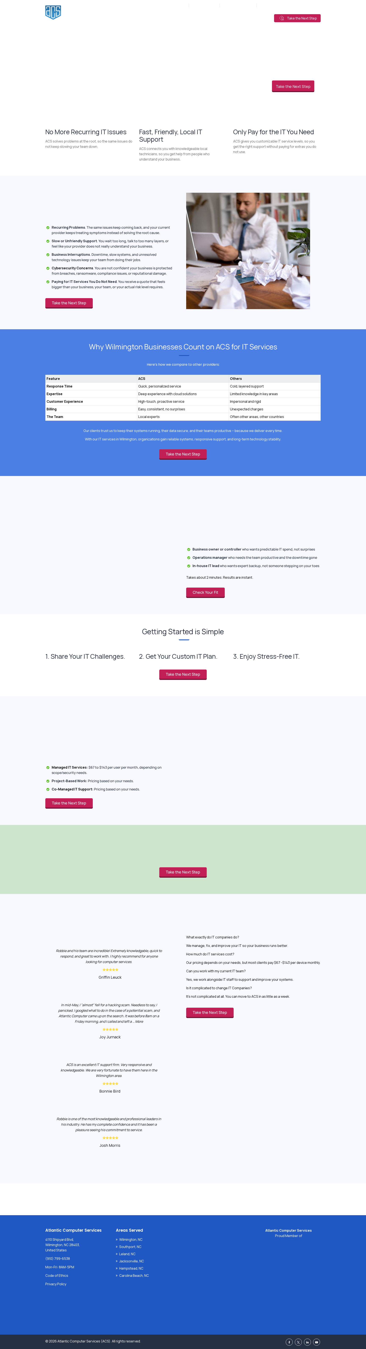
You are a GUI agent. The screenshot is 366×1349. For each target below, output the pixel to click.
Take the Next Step (302, 18)
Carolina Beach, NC (134, 1275)
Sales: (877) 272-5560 (238, 5)
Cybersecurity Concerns (72, 268)
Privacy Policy (55, 1284)
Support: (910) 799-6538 (277, 5)
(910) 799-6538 (206, 5)
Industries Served (200, 17)
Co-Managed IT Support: (72, 789)
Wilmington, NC (131, 1239)
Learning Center (252, 17)
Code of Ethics (56, 1275)
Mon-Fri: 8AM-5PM (173, 5)
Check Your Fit (205, 592)
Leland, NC (127, 1254)
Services (172, 17)
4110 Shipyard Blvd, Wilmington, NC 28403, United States (62, 1244)
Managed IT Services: (70, 767)
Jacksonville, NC (131, 1261)
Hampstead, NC (131, 1268)
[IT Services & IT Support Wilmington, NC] (81, 12)
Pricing (227, 17)
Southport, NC (130, 1246)
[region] (183, 393)
